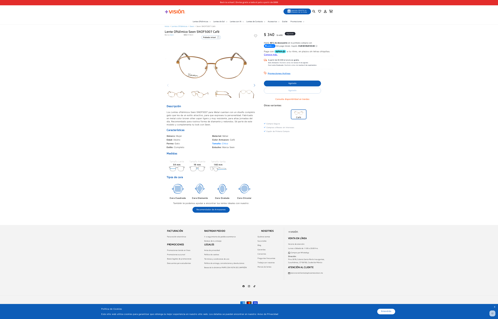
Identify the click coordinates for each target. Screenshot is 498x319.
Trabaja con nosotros (266, 263)
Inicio (167, 26)
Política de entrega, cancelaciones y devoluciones (224, 263)
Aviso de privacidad (212, 250)
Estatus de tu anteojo (213, 241)
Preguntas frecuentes (266, 258)
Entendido (386, 311)
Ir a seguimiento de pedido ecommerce (220, 237)
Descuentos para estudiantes (179, 263)
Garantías (261, 250)
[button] (201, 21)
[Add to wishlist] (255, 36)
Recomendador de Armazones (211, 210)
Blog (259, 245)
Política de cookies (211, 255)
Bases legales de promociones (179, 259)
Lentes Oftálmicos (180, 26)
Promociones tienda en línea (178, 250)
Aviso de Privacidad (267, 314)
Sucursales (262, 241)
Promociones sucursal (176, 255)
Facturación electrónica (176, 237)
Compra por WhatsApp (300, 253)
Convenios (262, 254)
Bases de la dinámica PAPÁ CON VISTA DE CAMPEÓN (225, 267)
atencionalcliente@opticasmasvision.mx (307, 273)
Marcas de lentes (264, 267)
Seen (192, 26)
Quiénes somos (264, 237)
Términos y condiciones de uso (216, 259)
